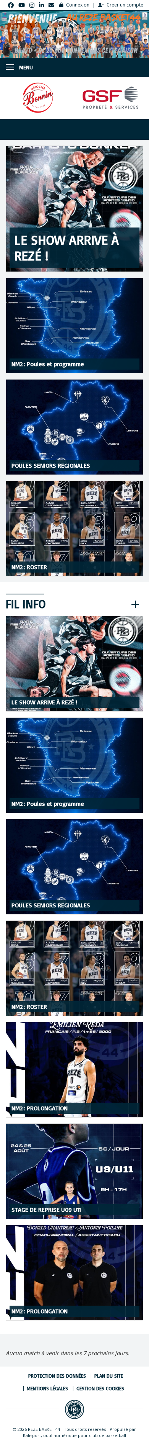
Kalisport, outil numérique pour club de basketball (74, 1435)
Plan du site (108, 1376)
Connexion (77, 5)
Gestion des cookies (100, 1388)
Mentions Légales (47, 1388)
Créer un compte (125, 5)
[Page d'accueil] (74, 1409)
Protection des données (57, 1376)
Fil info (25, 604)
